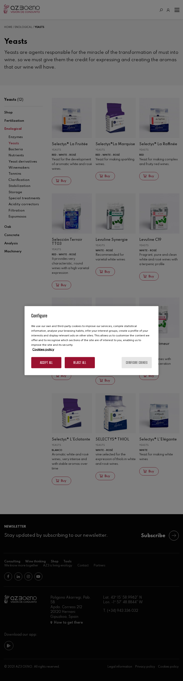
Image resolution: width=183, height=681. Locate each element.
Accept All (46, 362)
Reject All (79, 362)
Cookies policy (43, 349)
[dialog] (91, 340)
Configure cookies (137, 362)
